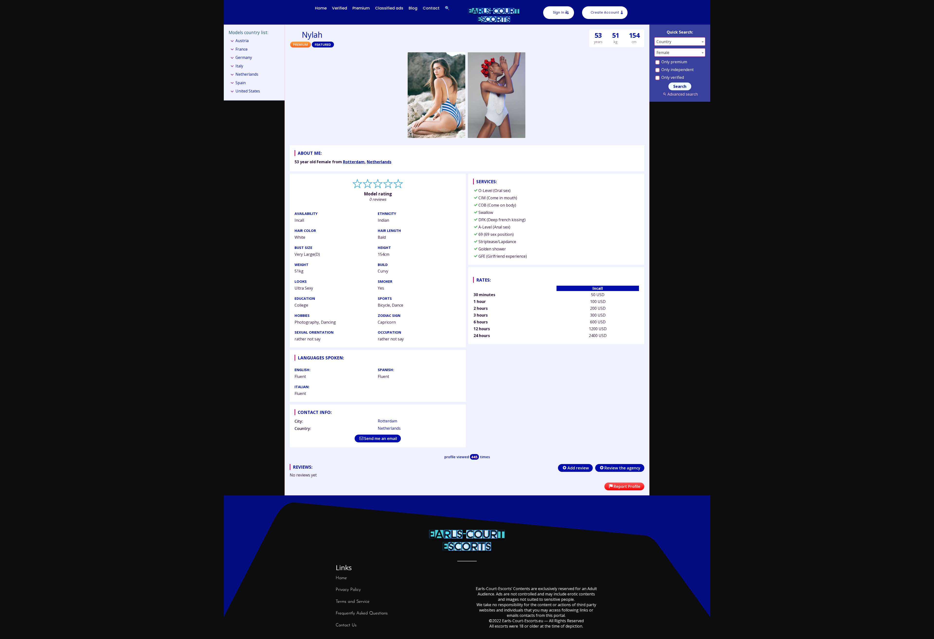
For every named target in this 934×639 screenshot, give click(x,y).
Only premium (673, 61)
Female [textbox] (662, 52)
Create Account (605, 12)
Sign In (558, 12)
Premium (361, 8)
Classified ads (389, 8)
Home (321, 8)
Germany (243, 57)
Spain (240, 82)
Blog (413, 8)
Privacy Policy (348, 590)
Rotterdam (354, 161)
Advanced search (682, 94)
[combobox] (679, 41)
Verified (339, 8)
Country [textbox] (663, 41)
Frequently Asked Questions (362, 613)
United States (247, 91)
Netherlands (379, 161)
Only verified (672, 77)
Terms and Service (352, 602)
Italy (239, 66)
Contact (431, 8)
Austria (242, 40)
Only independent (677, 69)
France (241, 49)
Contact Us (346, 625)
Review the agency (622, 468)
